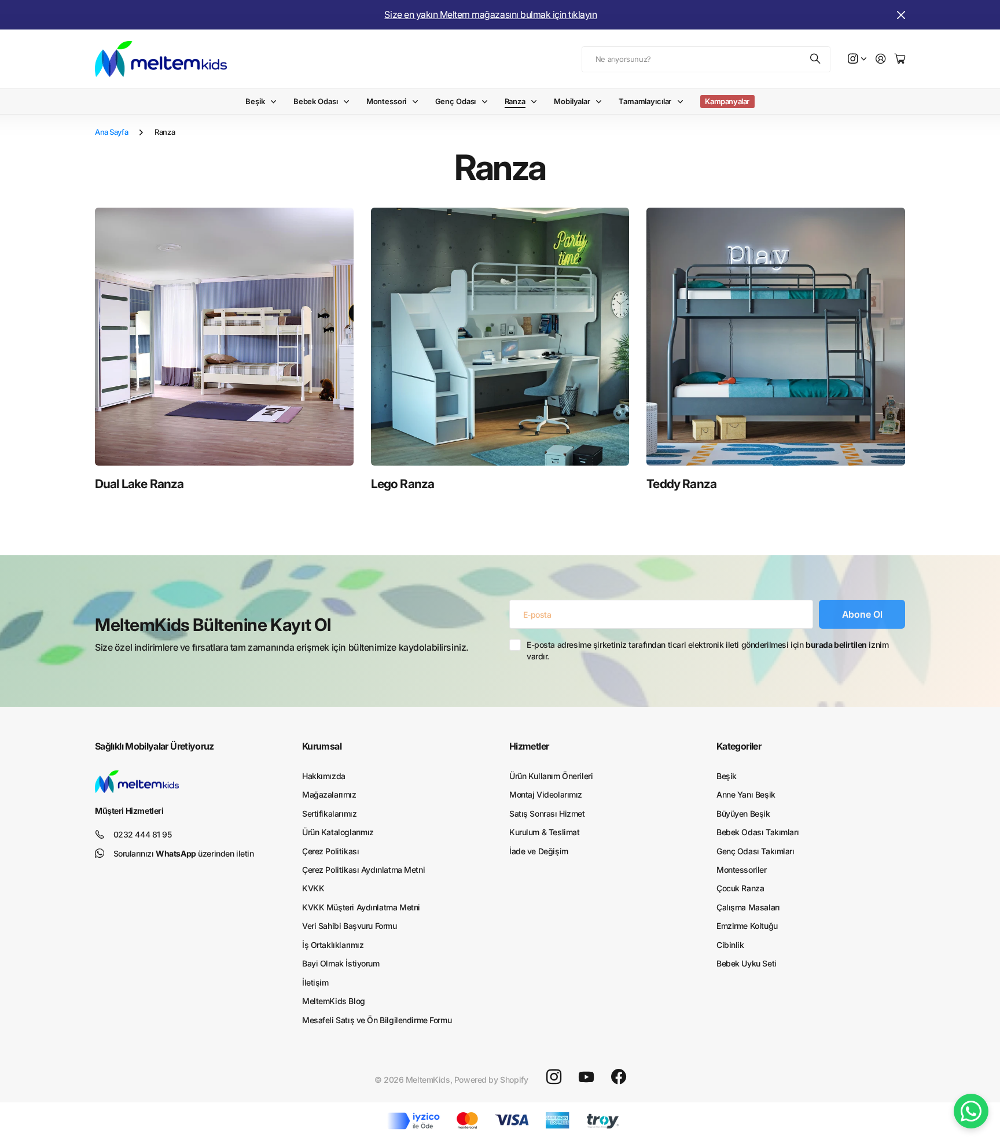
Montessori (386, 101)
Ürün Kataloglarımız (338, 832)
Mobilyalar (572, 101)
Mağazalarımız (329, 794)
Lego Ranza (403, 484)
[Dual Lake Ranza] (224, 337)
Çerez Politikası (330, 851)
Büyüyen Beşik (743, 813)
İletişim (315, 982)
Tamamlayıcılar (645, 101)
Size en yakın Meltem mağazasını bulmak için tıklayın (490, 14)
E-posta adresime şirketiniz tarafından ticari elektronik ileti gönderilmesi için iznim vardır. (707, 650)
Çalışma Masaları (748, 907)
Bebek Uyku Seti (746, 963)
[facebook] (618, 1076)
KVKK (313, 888)
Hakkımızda (323, 776)
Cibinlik (730, 945)
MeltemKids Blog (333, 1001)
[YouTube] (586, 1076)
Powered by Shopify (491, 1079)
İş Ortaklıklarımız (332, 945)
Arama (816, 59)
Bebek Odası (315, 101)
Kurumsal (321, 746)
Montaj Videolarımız (545, 794)
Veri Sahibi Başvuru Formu (349, 926)
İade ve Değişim (538, 851)
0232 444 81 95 (142, 834)
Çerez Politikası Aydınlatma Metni (363, 870)
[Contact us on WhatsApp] (971, 1111)
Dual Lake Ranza (139, 484)
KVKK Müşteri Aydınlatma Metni (361, 907)
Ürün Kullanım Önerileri (551, 776)
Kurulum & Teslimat (544, 832)
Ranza (515, 101)
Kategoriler (738, 746)
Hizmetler (529, 746)
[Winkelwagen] (900, 59)
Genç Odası (455, 101)
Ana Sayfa (111, 131)
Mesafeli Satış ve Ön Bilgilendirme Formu (376, 1020)
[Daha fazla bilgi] (857, 59)
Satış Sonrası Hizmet (547, 813)
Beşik (254, 101)
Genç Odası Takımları (755, 851)
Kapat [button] (901, 14)
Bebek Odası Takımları (757, 832)
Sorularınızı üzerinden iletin (183, 853)
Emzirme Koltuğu (747, 926)
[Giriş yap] (881, 59)
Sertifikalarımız (329, 813)
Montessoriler (741, 870)
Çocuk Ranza (740, 888)
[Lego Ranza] (500, 337)
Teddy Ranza (681, 484)
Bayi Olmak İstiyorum (341, 963)
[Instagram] (553, 1076)
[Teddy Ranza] (775, 337)
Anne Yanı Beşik (745, 794)
